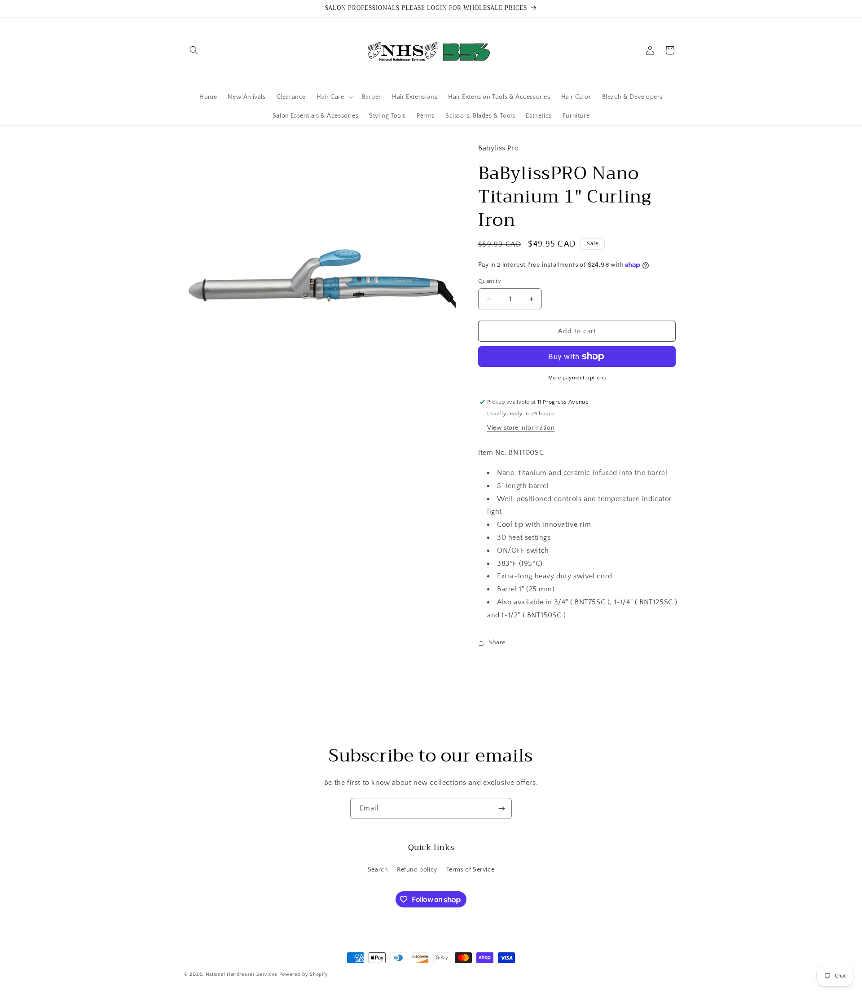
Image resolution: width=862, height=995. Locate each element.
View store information (520, 427)
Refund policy (417, 869)
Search (378, 869)
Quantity (489, 281)
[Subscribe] (501, 808)
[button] (194, 50)
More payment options (577, 378)
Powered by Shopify (303, 974)
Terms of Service (470, 869)
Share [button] (497, 642)
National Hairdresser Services (241, 974)
